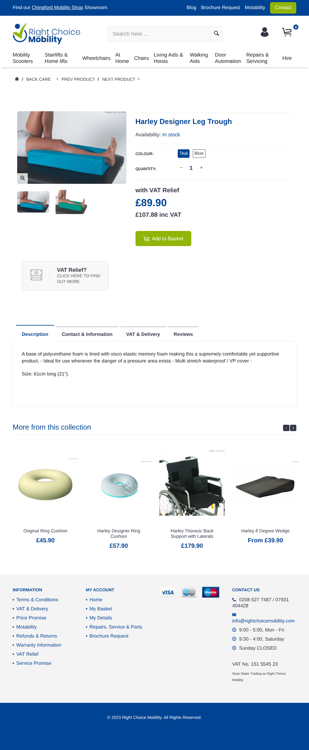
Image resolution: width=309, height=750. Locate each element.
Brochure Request (220, 7)
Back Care (38, 79)
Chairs (141, 58)
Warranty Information (38, 645)
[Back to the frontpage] (17, 79)
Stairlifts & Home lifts (56, 58)
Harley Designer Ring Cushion (118, 533)
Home (96, 599)
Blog (191, 7)
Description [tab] (35, 334)
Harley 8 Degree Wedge (265, 531)
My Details (101, 618)
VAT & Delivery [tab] (143, 334)
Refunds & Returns (36, 636)
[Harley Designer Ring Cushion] (118, 483)
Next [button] (293, 428)
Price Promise (31, 618)
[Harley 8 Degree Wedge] (265, 483)
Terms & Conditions (37, 599)
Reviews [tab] (183, 334)
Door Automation (228, 58)
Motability (255, 7)
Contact (283, 7)
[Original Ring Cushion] (45, 483)
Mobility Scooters (23, 58)
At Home (122, 58)
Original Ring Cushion (46, 531)
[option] (33, 202)
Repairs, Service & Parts (116, 627)
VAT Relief (27, 654)
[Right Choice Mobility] (46, 33)
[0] (287, 32)
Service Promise (33, 663)
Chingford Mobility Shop (57, 7)
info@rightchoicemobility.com (263, 621)
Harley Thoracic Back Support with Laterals (191, 533)
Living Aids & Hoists (168, 58)
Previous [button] (286, 428)
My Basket (101, 609)
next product (120, 79)
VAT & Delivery (32, 609)
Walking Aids (199, 58)
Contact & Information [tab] (87, 334)
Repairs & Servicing (257, 58)
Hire (287, 58)
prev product (80, 79)
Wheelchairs (96, 58)
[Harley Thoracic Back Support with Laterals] (192, 483)
